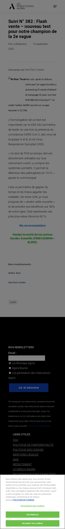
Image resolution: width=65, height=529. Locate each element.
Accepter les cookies (32, 523)
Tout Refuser (32, 514)
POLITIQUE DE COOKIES (23, 500)
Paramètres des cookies (32, 506)
